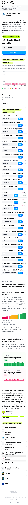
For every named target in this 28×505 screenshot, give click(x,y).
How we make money (7, 9)
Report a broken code (21, 497)
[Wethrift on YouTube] (17, 502)
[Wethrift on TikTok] (10, 502)
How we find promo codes (8, 497)
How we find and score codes (10, 415)
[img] (14, 79)
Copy (20, 118)
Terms (16, 499)
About (8, 495)
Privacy (11, 499)
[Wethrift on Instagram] (14, 502)
